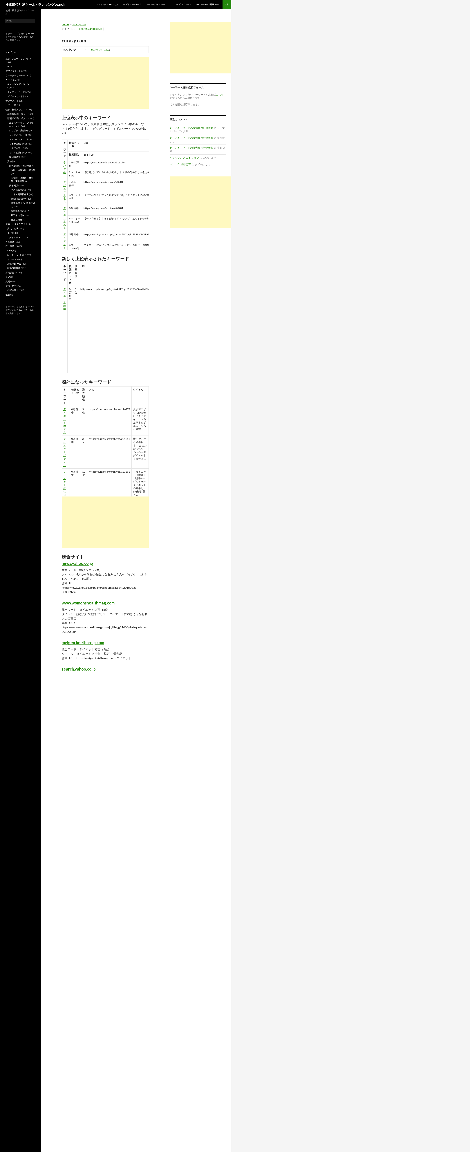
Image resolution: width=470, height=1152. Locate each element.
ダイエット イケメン (64, 452)
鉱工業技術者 (17, 215)
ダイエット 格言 (64, 218)
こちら (20, 36)
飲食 (8, 294)
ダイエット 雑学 (64, 244)
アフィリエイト (13, 71)
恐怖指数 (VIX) (14, 263)
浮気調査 (10, 272)
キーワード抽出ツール (156, 4)
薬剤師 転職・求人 (16, 118)
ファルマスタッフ (18, 139)
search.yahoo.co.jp (90, 28)
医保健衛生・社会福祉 (20, 165)
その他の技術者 (18, 190)
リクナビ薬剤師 (17, 152)
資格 (9, 161)
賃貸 (8, 281)
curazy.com (79, 24)
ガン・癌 (11, 105)
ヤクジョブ (14, 148)
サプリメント (12, 100)
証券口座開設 (14, 268)
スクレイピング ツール (181, 4)
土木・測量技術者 (20, 194)
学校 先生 (64, 167)
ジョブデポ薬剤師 (18, 130)
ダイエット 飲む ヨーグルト (64, 490)
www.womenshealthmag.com (88, 602)
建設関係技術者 (18, 198)
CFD (9, 250)
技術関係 (13, 185)
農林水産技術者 (18, 211)
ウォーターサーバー (15, 75)
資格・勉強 (11, 285)
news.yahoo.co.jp (77, 563)
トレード (11, 259)
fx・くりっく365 (15, 255)
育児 (8, 277)
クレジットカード (16, 92)
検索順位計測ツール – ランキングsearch (35, 4)
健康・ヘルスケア (14, 224)
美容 (9, 233)
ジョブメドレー (17, 134)
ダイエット (14, 237)
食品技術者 (16, 219)
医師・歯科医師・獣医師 (23, 170)
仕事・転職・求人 (14, 109)
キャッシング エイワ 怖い (184, 157)
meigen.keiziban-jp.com (83, 642)
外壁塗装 (10, 241)
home (65, 24)
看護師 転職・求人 (16, 114)
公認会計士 (12, 290)
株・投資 (10, 246)
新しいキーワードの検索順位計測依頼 (191, 127)
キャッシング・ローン (18, 84)
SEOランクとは (100, 49)
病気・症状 (12, 228)
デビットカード (15, 96)
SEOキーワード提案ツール (208, 4)
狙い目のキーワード (132, 4)
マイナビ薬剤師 (17, 143)
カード (9, 79)
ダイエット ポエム (64, 421)
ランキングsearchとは (107, 4)
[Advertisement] (105, 83)
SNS (7, 66)
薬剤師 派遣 (15, 157)
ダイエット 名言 (64, 191)
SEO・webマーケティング (18, 58)
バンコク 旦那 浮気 (180, 164)
